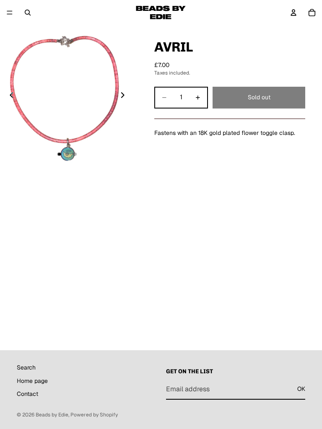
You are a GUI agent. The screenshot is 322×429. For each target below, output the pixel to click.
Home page (32, 381)
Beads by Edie (52, 414)
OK (301, 389)
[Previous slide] (9, 96)
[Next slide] (125, 96)
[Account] (293, 12)
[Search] (27, 12)
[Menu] (9, 12)
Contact (27, 394)
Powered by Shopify (94, 414)
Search (26, 367)
